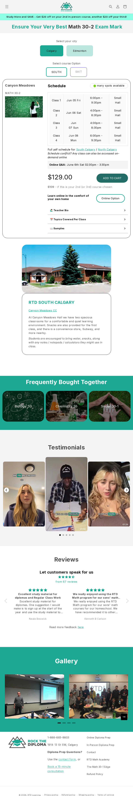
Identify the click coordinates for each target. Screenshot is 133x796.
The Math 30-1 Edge (98, 766)
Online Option (111, 198)
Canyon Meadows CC (43, 310)
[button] (6, 6)
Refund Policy (95, 774)
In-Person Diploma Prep (100, 745)
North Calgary (107, 149)
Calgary (52, 50)
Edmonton (79, 50)
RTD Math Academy (98, 759)
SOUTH (56, 72)
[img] (66, 577)
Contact (91, 752)
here (81, 627)
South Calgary (85, 149)
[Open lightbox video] (66, 494)
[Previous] (6, 490)
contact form (67, 759)
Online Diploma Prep (98, 737)
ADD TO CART (112, 178)
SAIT (78, 71)
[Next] (126, 490)
